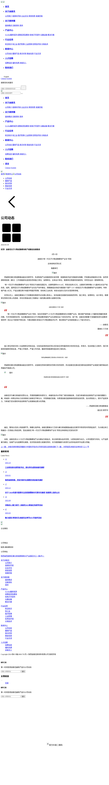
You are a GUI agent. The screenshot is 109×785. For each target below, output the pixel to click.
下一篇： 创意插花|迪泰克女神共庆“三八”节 (72, 447)
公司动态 (8, 53)
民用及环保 (36, 44)
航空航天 (8, 44)
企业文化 (24, 16)
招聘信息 (8, 63)
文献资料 (15, 25)
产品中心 (4, 589)
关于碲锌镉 (5, 577)
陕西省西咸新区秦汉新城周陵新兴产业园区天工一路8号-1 (22, 556)
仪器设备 (43, 35)
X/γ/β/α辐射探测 (11, 35)
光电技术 (44, 44)
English (9, 78)
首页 (2, 174)
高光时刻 (23, 53)
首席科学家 (16, 16)
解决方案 (51, 35)
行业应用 (4, 606)
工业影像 (28, 44)
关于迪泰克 (5, 560)
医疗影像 (21, 44)
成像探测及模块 (23, 35)
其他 (21, 25)
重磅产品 (15, 53)
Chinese (3, 78)
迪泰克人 (23, 63)
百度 (7, 683)
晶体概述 (8, 25)
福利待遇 (15, 63)
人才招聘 (4, 642)
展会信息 (30, 53)
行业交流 (37, 53)
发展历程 (39, 16)
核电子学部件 (35, 35)
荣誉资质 (32, 16)
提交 (23, 671)
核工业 (14, 44)
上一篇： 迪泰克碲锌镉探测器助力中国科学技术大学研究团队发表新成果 (28, 447)
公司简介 (8, 16)
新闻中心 (9, 174)
